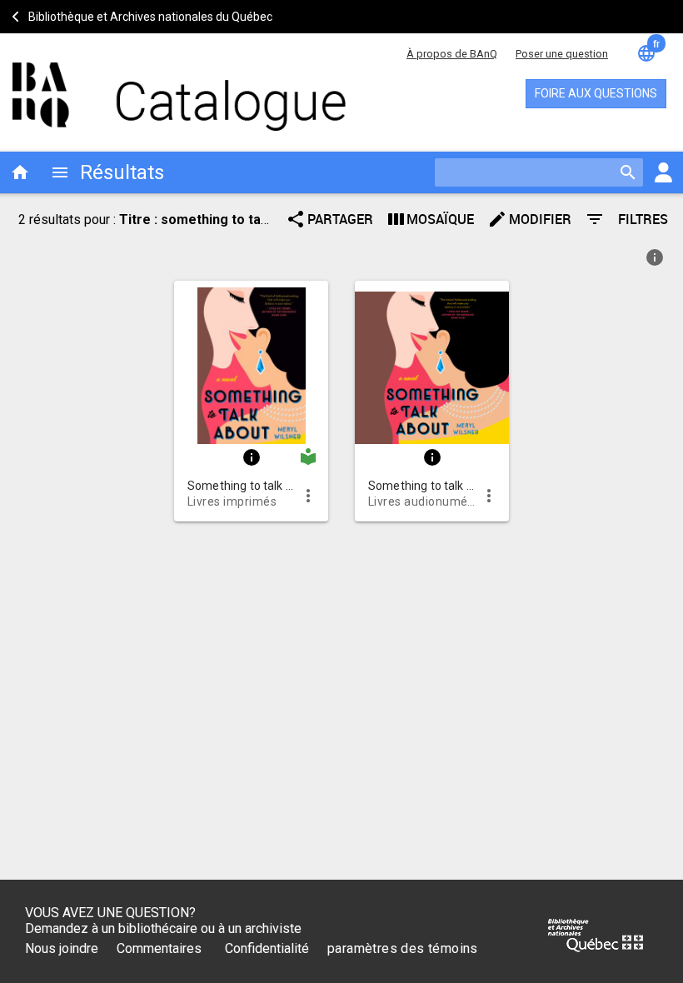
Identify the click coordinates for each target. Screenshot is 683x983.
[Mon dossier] (663, 172)
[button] (251, 362)
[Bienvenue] (158, 88)
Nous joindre (61, 948)
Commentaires (159, 948)
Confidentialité (267, 948)
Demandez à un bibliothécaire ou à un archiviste (163, 928)
